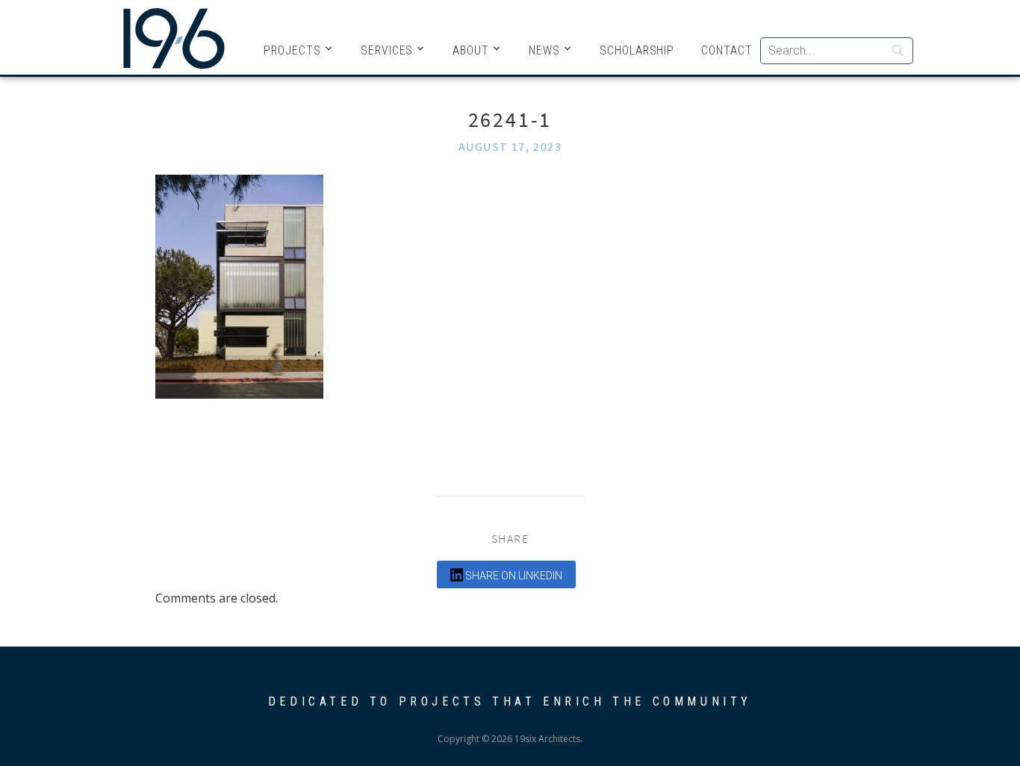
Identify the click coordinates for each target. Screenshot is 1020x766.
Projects (292, 50)
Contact (727, 50)
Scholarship (637, 50)
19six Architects (174, 37)
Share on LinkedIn (512, 576)
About (471, 50)
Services (387, 50)
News (544, 50)
